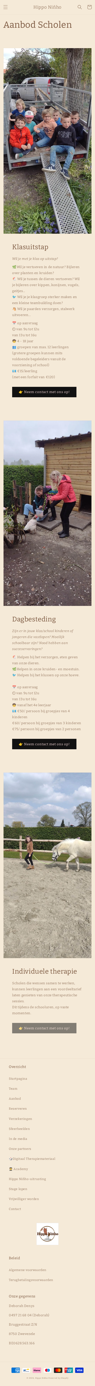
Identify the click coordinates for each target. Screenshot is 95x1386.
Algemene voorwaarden (27, 1270)
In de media (18, 1139)
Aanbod (15, 1099)
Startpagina (18, 1079)
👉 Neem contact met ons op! (44, 392)
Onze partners (20, 1149)
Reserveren (18, 1109)
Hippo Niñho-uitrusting (27, 1179)
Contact (15, 1209)
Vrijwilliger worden (24, 1199)
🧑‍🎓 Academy (18, 1169)
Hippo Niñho (41, 1378)
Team (13, 1089)
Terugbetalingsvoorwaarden (31, 1280)
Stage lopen (18, 1189)
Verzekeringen (20, 1119)
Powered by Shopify (58, 1378)
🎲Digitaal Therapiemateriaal (32, 1159)
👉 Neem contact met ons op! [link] (44, 1028)
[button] (5, 7)
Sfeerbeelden (19, 1129)
